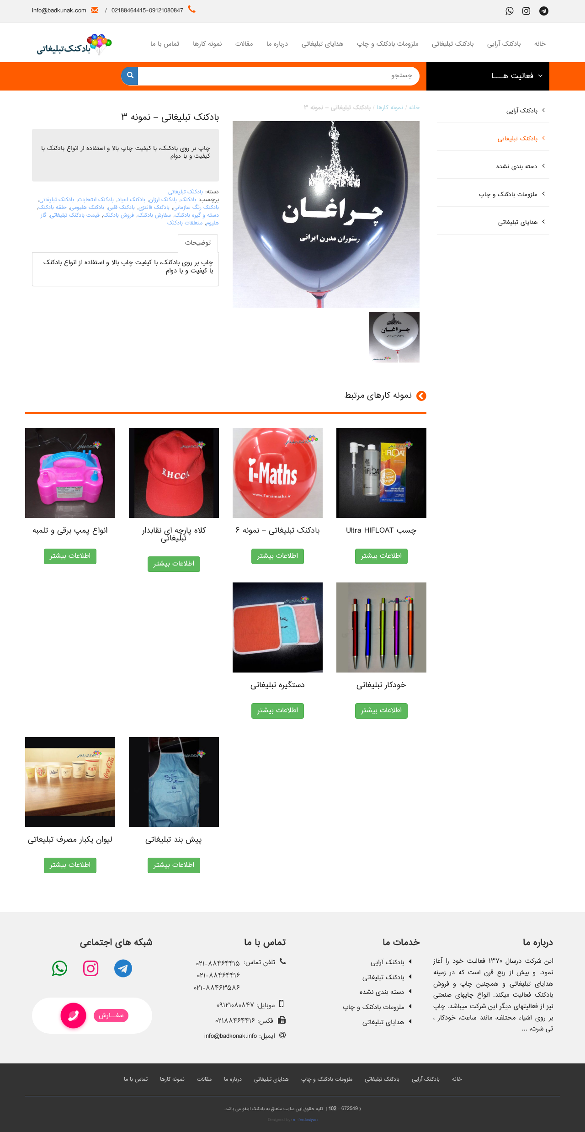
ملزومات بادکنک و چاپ (387, 44)
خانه (540, 44)
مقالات (244, 44)
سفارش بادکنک (154, 215)
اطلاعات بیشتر (70, 556)
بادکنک (188, 200)
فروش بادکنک (118, 215)
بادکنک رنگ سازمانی (196, 208)
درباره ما (277, 44)
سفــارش (111, 1015)
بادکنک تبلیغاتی (452, 44)
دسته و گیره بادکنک (197, 215)
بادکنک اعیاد (131, 200)
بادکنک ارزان (163, 200)
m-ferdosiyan (305, 1120)
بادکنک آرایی (504, 44)
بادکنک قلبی (121, 208)
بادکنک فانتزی (154, 208)
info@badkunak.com (59, 10)
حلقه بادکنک (52, 208)
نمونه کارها (207, 44)
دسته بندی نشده (516, 167)
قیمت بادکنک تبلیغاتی (75, 215)
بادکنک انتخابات (96, 200)
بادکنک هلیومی (87, 208)
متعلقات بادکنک (184, 223)
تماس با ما (164, 44)
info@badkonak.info (230, 1036)
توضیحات (198, 243)
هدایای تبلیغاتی (322, 44)
